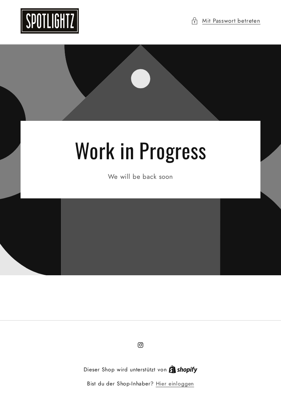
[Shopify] (183, 369)
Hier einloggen (175, 383)
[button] (225, 21)
